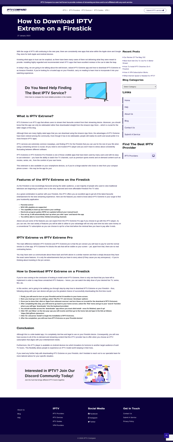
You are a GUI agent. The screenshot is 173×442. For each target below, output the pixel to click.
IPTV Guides (98, 10)
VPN (106, 10)
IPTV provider (76, 337)
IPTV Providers (74, 10)
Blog (127, 121)
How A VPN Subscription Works (136, 72)
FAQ (126, 107)
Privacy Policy (128, 421)
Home (127, 100)
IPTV (64, 10)
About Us (129, 114)
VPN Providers (58, 425)
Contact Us (130, 127)
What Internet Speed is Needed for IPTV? (139, 76)
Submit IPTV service (154, 10)
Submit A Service (132, 134)
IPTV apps (69, 62)
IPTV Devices (86, 10)
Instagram (93, 418)
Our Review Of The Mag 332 (134, 57)
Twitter (92, 422)
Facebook (94, 414)
